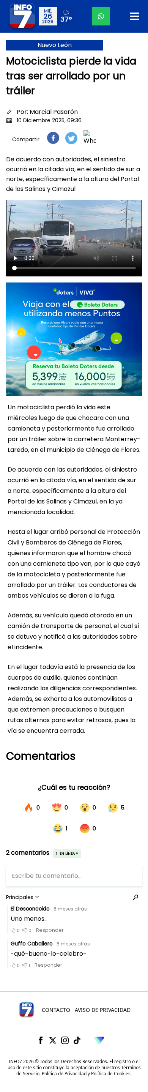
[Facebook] (40, 1040)
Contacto (56, 1009)
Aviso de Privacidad (103, 1009)
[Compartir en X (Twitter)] (71, 138)
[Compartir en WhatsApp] (89, 137)
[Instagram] (65, 1040)
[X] (53, 1040)
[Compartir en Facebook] (53, 138)
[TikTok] (77, 1040)
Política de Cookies (111, 1073)
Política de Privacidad (64, 1073)
